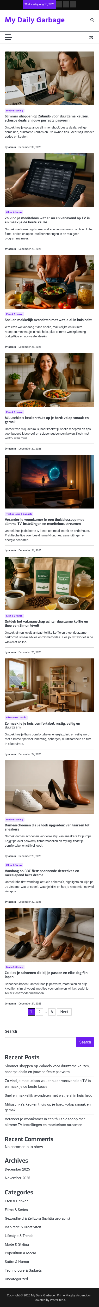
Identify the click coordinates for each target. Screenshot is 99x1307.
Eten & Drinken (14, 314)
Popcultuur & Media (20, 1253)
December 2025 (17, 1169)
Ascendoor (83, 1295)
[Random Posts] (91, 37)
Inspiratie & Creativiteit (23, 1227)
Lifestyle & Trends (16, 717)
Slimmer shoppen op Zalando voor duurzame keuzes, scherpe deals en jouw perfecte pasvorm (46, 118)
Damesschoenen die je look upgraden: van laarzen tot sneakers (47, 827)
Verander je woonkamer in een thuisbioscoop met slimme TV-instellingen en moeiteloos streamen (44, 521)
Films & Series (14, 212)
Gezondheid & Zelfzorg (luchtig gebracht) (37, 1218)
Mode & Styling (14, 110)
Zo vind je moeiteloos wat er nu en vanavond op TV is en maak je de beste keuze (47, 220)
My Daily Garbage (35, 20)
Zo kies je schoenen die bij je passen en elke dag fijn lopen (46, 975)
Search (11, 1031)
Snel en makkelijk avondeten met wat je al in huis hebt (48, 320)
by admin (10, 147)
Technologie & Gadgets (19, 514)
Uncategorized (16, 1279)
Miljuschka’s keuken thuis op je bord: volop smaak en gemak (47, 420)
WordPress (57, 1300)
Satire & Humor (17, 1262)
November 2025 (17, 1178)
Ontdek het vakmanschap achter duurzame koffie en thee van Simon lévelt (46, 623)
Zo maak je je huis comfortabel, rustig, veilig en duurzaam (42, 725)
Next (64, 1012)
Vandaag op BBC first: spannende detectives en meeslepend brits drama (42, 873)
